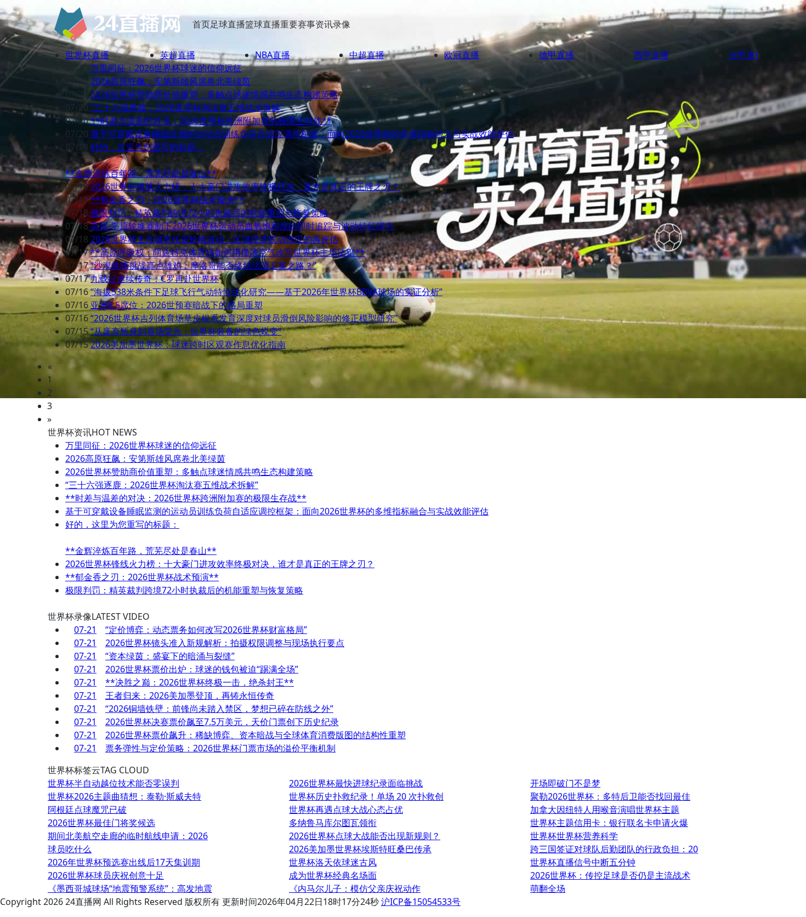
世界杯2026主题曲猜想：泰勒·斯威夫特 (124, 796)
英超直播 (177, 55)
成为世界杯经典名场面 (333, 875)
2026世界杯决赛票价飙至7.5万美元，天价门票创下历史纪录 (206, 722)
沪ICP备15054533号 (421, 902)
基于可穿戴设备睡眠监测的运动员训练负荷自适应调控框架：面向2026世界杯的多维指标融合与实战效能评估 (302, 134)
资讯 (324, 24)
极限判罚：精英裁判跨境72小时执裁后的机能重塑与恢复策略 (209, 213)
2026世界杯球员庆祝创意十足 (106, 875)
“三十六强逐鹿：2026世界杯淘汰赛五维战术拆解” (186, 107)
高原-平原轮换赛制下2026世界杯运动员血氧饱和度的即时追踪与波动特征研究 (242, 226)
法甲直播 (746, 55)
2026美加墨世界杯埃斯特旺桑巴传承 (360, 849)
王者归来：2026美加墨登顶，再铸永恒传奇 (174, 695)
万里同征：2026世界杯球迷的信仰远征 (166, 68)
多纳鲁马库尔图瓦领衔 (333, 823)
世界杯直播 (87, 55)
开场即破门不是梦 (565, 783)
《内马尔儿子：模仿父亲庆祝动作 (355, 888)
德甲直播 (556, 55)
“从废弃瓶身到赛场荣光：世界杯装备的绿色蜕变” (185, 331)
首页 (201, 24)
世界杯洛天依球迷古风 (333, 862)
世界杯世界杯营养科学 (574, 836)
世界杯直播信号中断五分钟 (582, 862)
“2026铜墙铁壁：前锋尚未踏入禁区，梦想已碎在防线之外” (203, 709)
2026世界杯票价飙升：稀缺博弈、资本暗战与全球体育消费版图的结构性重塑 (240, 735)
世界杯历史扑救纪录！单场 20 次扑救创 (366, 796)
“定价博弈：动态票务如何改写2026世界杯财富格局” (190, 630)
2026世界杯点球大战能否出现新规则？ (364, 836)
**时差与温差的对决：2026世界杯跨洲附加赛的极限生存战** (211, 121)
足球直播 (227, 24)
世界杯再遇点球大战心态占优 (346, 809)
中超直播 (366, 55)
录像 (341, 24)
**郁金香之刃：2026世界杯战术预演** (167, 200)
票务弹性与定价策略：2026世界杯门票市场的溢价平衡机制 (205, 748)
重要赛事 (297, 24)
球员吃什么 (70, 849)
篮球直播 (262, 24)
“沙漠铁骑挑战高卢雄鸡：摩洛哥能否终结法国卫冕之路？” (203, 265)
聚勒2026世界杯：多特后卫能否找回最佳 (610, 796)
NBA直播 (272, 55)
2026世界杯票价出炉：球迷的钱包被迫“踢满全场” (186, 669)
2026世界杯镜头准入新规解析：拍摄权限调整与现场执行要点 (209, 643)
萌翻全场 (547, 888)
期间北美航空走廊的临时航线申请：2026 (128, 836)
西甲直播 (651, 55)
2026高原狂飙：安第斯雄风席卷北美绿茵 (170, 81)
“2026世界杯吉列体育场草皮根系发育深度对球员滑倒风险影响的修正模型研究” (244, 318)
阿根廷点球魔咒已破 (87, 809)
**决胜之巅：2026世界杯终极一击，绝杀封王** (184, 682)
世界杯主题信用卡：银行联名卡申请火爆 (609, 823)
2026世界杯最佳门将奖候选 (101, 823)
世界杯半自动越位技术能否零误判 (113, 783)
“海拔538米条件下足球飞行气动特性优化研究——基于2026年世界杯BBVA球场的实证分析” (266, 292)
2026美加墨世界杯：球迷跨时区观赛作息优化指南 (188, 344)
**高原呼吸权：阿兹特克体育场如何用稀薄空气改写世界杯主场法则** (227, 252)
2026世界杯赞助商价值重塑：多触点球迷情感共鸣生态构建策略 (214, 94)
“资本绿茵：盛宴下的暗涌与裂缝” (154, 656)
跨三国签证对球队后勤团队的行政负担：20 (614, 849)
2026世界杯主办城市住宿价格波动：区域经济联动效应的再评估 (214, 239)
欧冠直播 (461, 55)
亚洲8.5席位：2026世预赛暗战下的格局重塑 (176, 305)
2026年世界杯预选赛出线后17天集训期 (124, 862)
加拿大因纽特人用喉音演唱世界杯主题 (604, 809)
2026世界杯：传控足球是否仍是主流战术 (610, 875)
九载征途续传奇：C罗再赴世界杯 (154, 279)
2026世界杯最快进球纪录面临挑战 (356, 783)
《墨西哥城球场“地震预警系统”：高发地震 (130, 888)
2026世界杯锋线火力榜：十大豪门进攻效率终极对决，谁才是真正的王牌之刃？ (245, 186)
